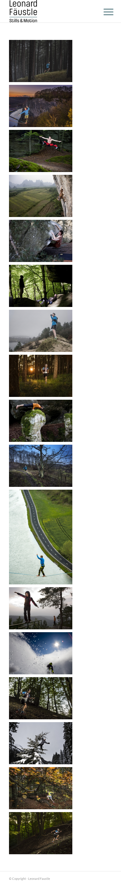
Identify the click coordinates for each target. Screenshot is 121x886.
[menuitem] (104, 12)
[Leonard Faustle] (50, 11)
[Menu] (104, 12)
